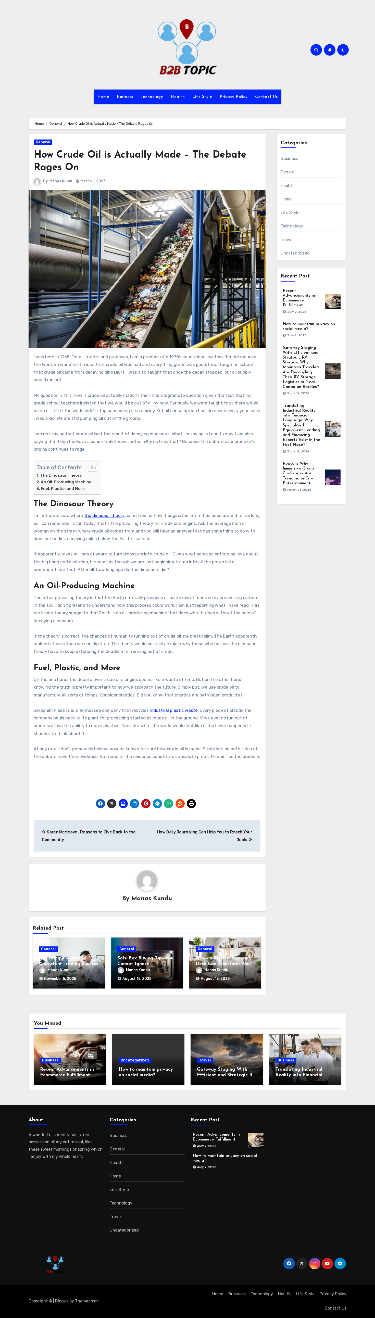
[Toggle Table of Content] (90, 467)
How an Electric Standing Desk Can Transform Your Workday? (224, 964)
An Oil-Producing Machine (66, 482)
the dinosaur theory (104, 515)
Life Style (202, 97)
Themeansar (87, 1301)
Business (125, 97)
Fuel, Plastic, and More (63, 488)
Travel (287, 239)
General (43, 142)
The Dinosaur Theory (61, 475)
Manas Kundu (61, 181)
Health (178, 97)
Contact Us (266, 97)
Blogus (61, 1301)
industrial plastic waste (174, 710)
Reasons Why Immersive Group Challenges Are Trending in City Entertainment (298, 473)
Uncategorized (295, 253)
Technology (152, 97)
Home (103, 97)
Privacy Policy (233, 97)
